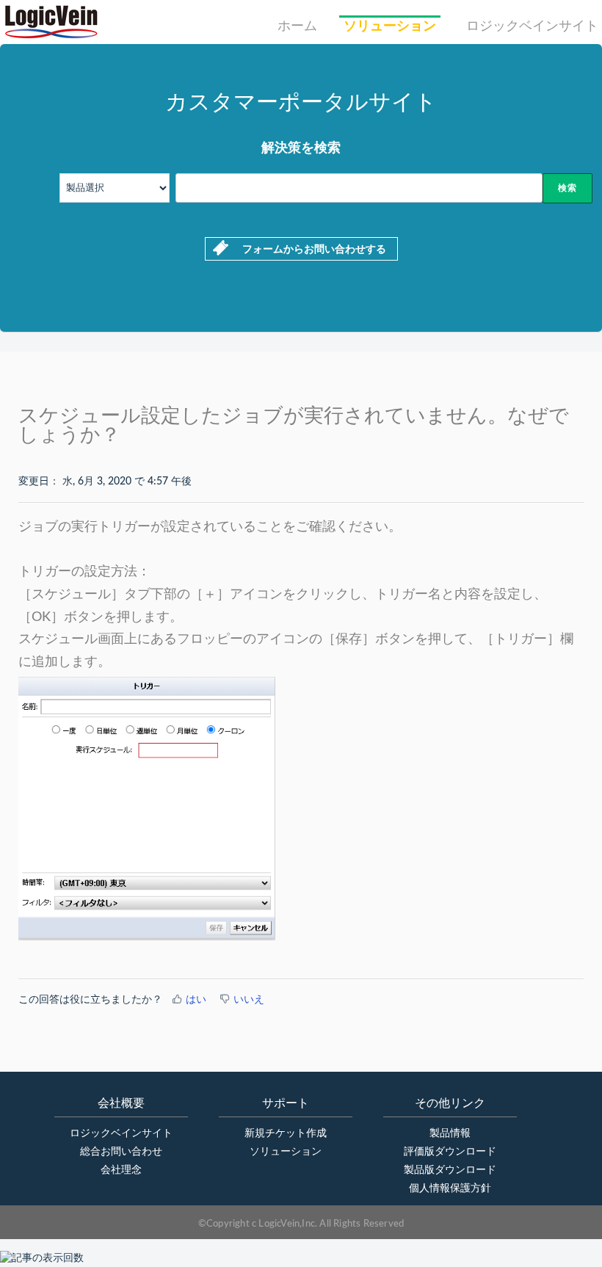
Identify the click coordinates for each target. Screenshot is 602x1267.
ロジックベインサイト (532, 26)
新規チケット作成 (285, 1133)
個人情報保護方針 (450, 1188)
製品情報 (450, 1133)
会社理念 (121, 1170)
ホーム (297, 26)
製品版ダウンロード (450, 1170)
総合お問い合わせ (121, 1152)
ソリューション (390, 26)
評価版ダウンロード (450, 1152)
